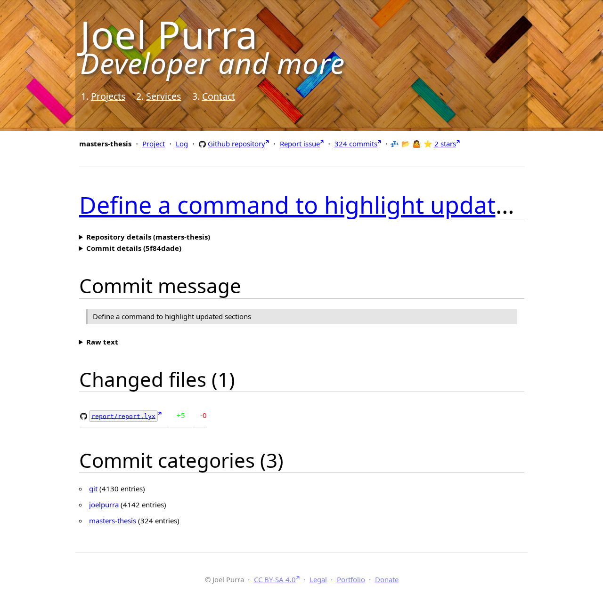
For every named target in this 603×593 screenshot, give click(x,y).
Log (182, 143)
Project (153, 143)
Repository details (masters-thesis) (148, 236)
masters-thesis (112, 520)
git (93, 488)
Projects (108, 96)
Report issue (300, 143)
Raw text (102, 341)
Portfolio (351, 579)
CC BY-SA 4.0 (275, 579)
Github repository (236, 143)
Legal (318, 579)
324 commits (355, 143)
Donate (387, 579)
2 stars (445, 143)
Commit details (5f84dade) (133, 248)
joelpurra (104, 504)
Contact (218, 96)
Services (163, 96)
